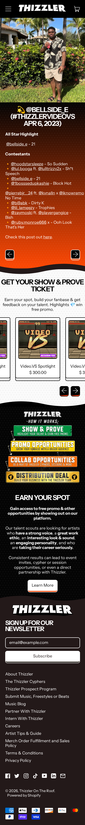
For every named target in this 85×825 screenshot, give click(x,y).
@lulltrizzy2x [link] (49, 168)
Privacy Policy (18, 760)
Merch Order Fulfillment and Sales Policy (37, 743)
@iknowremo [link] (71, 193)
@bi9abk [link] (19, 202)
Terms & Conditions (24, 753)
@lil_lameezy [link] (22, 207)
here (47, 237)
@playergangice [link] (53, 212)
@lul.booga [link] (21, 168)
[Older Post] (10, 254)
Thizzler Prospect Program (30, 689)
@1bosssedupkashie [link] (30, 183)
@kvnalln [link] (47, 193)
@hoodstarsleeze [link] (27, 163)
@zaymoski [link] (21, 212)
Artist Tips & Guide (23, 733)
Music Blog (15, 703)
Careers (12, 726)
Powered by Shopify (24, 795)
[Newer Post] (75, 254)
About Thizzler (19, 674)
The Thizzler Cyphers (25, 681)
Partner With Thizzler (25, 711)
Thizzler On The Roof (36, 790)
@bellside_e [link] (16, 144)
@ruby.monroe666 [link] (28, 222)
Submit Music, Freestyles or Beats (37, 696)
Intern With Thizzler (24, 718)
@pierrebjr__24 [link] (19, 193)
